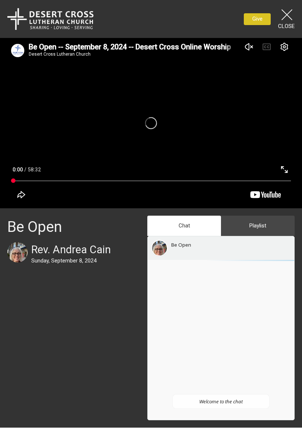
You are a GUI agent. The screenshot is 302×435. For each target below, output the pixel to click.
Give (257, 18)
